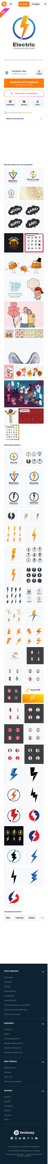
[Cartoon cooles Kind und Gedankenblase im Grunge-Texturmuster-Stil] (12, 349)
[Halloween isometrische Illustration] (23, 480)
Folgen (39, 74)
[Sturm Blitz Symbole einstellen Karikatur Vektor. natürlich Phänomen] (13, 902)
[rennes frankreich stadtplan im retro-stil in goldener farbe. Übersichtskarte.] (16, 210)
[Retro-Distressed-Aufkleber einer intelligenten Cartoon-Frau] (10, 502)
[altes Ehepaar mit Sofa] (9, 393)
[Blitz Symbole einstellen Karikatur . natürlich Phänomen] (13, 922)
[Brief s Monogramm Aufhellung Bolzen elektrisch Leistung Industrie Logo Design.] (14, 1000)
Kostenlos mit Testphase (24, 83)
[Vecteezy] (4, 4)
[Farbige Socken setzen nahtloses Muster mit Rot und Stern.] (16, 518)
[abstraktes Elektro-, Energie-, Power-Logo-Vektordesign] (15, 941)
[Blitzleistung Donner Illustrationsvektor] (13, 840)
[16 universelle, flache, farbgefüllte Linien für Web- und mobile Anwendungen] (13, 280)
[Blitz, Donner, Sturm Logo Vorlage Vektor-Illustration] (16, 680)
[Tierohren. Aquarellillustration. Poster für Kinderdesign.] (23, 422)
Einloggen (36, 4)
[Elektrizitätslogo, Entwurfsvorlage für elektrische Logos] (14, 193)
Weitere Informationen (15, 117)
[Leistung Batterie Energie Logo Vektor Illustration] (12, 959)
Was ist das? (27, 113)
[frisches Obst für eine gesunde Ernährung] (18, 458)
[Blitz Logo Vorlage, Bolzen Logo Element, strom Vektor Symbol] (13, 1142)
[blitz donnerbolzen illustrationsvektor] (13, 174)
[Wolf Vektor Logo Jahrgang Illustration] (13, 259)
